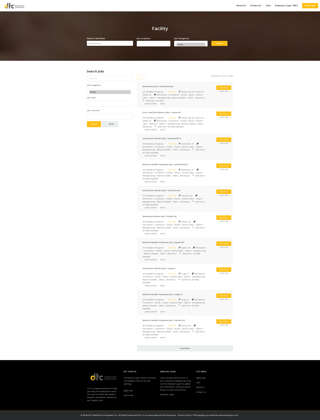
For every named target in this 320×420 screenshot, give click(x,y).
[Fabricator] (190, 41)
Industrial (153, 124)
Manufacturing (164, 98)
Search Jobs (129, 395)
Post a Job (310, 6)
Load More (185, 348)
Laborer (152, 98)
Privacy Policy (185, 415)
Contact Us (255, 6)
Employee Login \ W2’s (286, 6)
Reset (111, 124)
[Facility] (190, 44)
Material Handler (179, 98)
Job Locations (143, 38)
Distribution (162, 95)
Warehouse (200, 98)
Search (219, 43)
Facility (183, 95)
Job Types (91, 97)
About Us (241, 6)
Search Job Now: (96, 38)
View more (224, 87)
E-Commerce (174, 95)
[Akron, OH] (153, 43)
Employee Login (167, 394)
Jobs (268, 6)
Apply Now (128, 390)
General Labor (188, 147)
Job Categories (181, 38)
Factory (191, 95)
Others (191, 98)
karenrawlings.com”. (229, 415)
